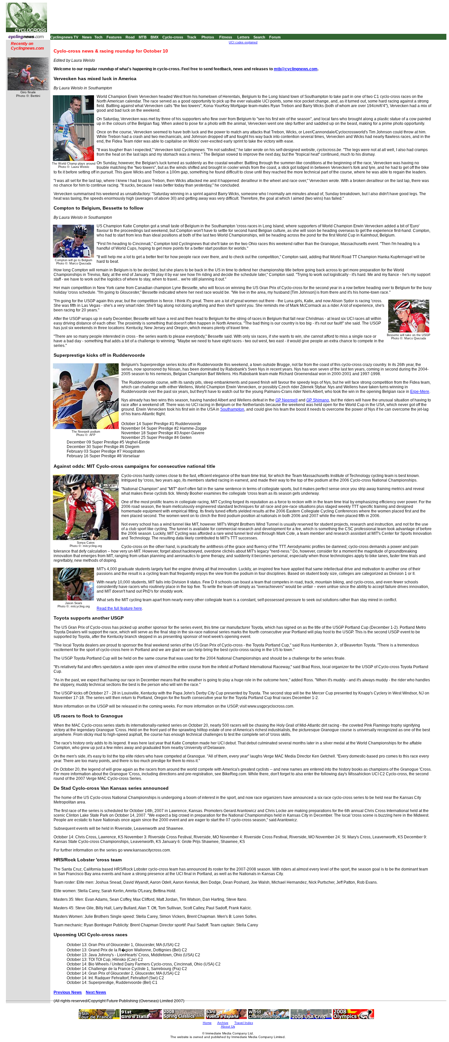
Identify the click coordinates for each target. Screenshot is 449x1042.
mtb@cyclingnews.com (296, 69)
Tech (98, 37)
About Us (228, 1026)
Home (207, 1023)
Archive (222, 1023)
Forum (275, 37)
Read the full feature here (119, 608)
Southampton (232, 409)
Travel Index (243, 1023)
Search (259, 37)
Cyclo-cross (172, 37)
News (87, 37)
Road (130, 37)
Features (114, 37)
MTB (143, 37)
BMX (154, 37)
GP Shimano (317, 400)
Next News (96, 992)
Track (191, 37)
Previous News (68, 992)
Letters (243, 37)
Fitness (225, 37)
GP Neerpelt (286, 400)
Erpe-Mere (419, 391)
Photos (207, 37)
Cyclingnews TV (64, 37)
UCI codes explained (243, 42)
